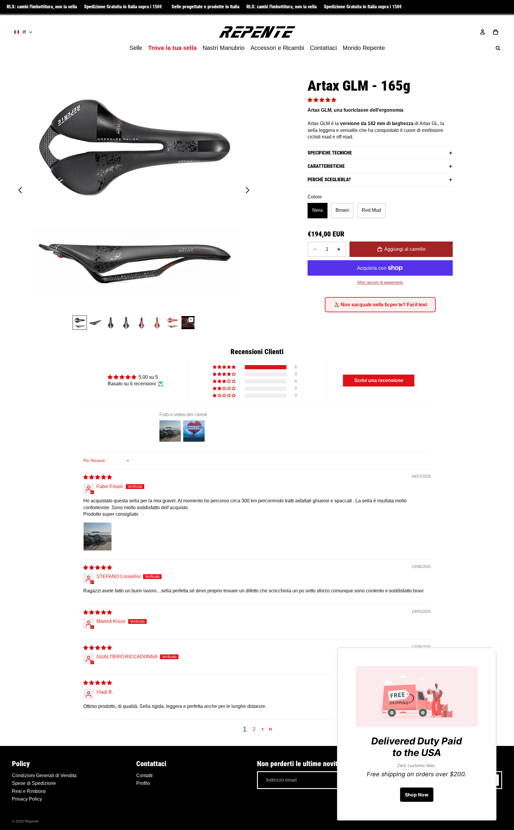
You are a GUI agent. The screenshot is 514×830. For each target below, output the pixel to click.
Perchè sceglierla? (329, 179)
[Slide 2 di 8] (95, 322)
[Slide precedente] (18, 191)
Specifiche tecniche (330, 153)
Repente (32, 821)
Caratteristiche (326, 166)
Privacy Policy (27, 798)
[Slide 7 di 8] (172, 322)
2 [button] (254, 729)
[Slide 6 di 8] (157, 322)
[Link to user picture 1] (97, 536)
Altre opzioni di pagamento (380, 282)
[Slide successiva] (249, 191)
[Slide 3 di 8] (110, 322)
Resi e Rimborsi (29, 790)
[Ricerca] (497, 48)
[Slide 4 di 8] (126, 322)
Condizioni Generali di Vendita (44, 775)
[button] (322, 99)
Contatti (144, 775)
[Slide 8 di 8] (188, 322)
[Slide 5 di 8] (141, 322)
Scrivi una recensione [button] (378, 380)
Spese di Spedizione (34, 783)
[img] (97, 477)
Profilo (143, 783)
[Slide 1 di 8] (79, 322)
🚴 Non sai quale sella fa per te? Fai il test (380, 304)
